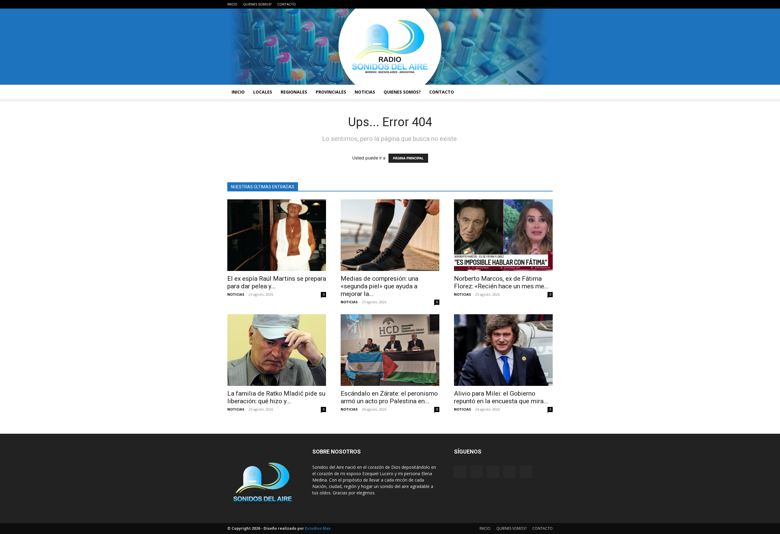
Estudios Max (318, 528)
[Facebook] (507, 4)
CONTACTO (286, 4)
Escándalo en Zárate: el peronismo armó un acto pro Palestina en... (389, 397)
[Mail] (528, 4)
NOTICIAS (365, 92)
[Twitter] (538, 4)
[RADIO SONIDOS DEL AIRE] (390, 47)
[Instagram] (518, 4)
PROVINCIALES (331, 92)
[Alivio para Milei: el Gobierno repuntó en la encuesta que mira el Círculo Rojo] (503, 350)
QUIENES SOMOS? (257, 4)
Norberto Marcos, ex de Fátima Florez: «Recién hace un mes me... (501, 282)
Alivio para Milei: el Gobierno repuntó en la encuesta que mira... (501, 397)
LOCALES (262, 92)
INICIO (232, 4)
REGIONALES (294, 92)
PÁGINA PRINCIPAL (408, 158)
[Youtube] (548, 4)
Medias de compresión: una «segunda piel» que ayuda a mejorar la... (379, 286)
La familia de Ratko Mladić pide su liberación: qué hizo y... (276, 397)
